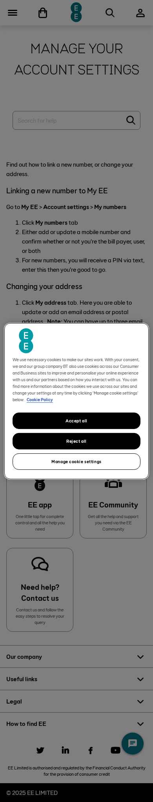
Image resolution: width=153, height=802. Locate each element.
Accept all (76, 420)
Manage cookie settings (76, 461)
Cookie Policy (40, 399)
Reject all (76, 441)
